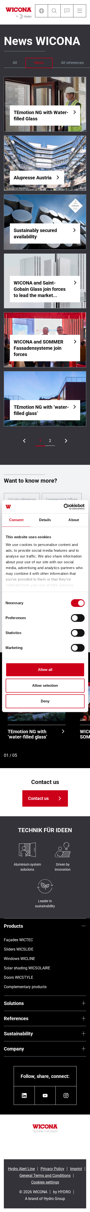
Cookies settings (45, 1182)
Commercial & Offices (62, 499)
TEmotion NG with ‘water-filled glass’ (27, 734)
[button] (40, 441)
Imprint (76, 1169)
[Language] (41, 10)
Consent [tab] (16, 520)
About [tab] (73, 520)
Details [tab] (45, 520)
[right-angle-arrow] (24, 440)
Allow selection (45, 685)
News (39, 62)
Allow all (45, 670)
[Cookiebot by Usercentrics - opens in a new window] (64, 507)
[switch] (77, 618)
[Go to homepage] (18, 12)
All (15, 62)
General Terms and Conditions (45, 1175)
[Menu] (79, 10)
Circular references (22, 499)
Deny (45, 701)
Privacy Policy (52, 1169)
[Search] (54, 10)
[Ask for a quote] (66, 10)
